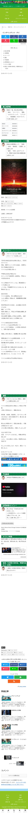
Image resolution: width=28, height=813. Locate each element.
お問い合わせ (14, 804)
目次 (12, 47)
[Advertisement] (14, 88)
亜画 (20, 797)
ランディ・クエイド (6, 205)
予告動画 (6, 59)
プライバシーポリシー (20, 802)
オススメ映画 (7, 64)
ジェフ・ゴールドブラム (7, 203)
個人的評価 (7, 51)
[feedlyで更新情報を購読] (20, 677)
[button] (25, 397)
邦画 (8, 797)
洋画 (4, 647)
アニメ (7, 799)
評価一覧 (7, 802)
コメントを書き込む (14, 775)
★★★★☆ (5, 650)
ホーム (7, 795)
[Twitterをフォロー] (7, 677)
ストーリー (7, 55)
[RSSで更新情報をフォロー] (14, 681)
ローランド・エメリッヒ (12, 197)
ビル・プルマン (18, 203)
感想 (5, 57)
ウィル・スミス (10, 201)
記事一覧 (20, 799)
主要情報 (6, 53)
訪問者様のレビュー (9, 62)
